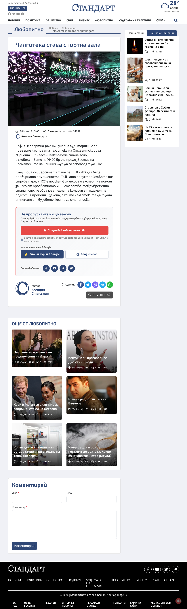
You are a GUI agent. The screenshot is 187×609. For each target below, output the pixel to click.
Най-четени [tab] (136, 33)
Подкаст (75, 580)
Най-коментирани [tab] (162, 33)
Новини (53, 28)
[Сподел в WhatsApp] (110, 284)
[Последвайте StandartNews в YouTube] (18, 14)
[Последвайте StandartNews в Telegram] (22, 14)
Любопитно (69, 28)
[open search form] (176, 20)
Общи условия (29, 604)
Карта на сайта (135, 604)
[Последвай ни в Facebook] (148, 569)
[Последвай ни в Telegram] (175, 569)
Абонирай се (17, 8)
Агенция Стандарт (34, 136)
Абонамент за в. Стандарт (161, 604)
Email (69, 493)
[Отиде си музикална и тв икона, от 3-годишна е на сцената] (135, 46)
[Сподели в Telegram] (102, 284)
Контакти (119, 603)
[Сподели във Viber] (95, 284)
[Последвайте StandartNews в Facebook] (9, 14)
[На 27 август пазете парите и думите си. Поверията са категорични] (135, 133)
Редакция (51, 603)
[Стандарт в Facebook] (46, 268)
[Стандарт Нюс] (26, 572)
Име (15, 493)
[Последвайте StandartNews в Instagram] (13, 14)
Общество (54, 580)
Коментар (19, 507)
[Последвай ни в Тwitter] (166, 569)
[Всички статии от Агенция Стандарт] (22, 288)
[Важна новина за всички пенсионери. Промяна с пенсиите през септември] (135, 94)
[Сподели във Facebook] (80, 284)
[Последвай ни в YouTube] (157, 569)
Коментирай (101, 295)
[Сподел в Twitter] (88, 284)
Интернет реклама (68, 604)
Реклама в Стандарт (93, 604)
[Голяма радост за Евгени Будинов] (91, 395)
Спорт (169, 580)
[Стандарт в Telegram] (63, 268)
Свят (156, 580)
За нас (15, 604)
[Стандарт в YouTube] (54, 268)
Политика (34, 580)
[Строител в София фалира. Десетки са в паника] (135, 114)
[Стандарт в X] (71, 268)
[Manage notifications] (178, 601)
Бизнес (141, 580)
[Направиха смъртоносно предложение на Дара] (37, 348)
